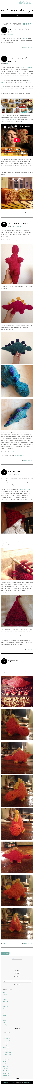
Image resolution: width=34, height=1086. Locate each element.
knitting (20, 226)
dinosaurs (15, 226)
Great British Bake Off (26, 67)
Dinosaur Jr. (16, 452)
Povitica (3, 86)
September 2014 (7, 1057)
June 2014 (5, 1064)
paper (4, 1015)
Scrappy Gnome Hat (15, 536)
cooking (8, 63)
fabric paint (5, 1006)
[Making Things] (17, 13)
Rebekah (26, 23)
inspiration (5, 1011)
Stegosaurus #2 (14, 660)
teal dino (22, 455)
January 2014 (6, 1075)
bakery (14, 119)
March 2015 (6, 1047)
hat (13, 474)
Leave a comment (27, 47)
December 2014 (7, 1052)
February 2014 (6, 1073)
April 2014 (5, 1068)
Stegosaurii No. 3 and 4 (18, 224)
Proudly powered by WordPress (9, 1082)
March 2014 (6, 1071)
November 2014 (7, 1054)
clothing (5, 994)
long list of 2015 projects (24, 489)
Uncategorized (10, 34)
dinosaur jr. (5, 943)
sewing (4, 1022)
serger (4, 1020)
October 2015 (6, 1038)
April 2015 (5, 1045)
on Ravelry (29, 667)
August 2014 (6, 1059)
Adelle (24, 1082)
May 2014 (5, 1066)
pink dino (17, 455)
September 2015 (7, 1040)
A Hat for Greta (14, 471)
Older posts (5, 953)
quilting (4, 1018)
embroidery (6, 1004)
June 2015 (5, 1043)
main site (25, 38)
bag (4, 992)
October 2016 (6, 1036)
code (4, 997)
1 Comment (29, 212)
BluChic (29, 1082)
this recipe (28, 167)
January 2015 (6, 1050)
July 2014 (5, 1061)
